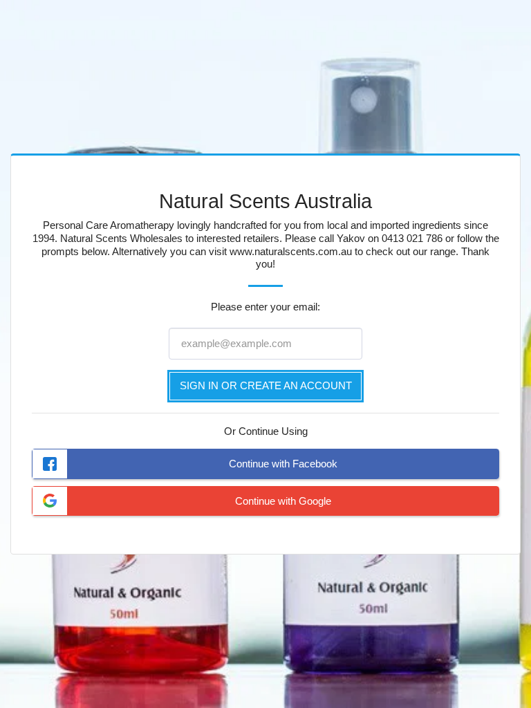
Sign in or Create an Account (266, 385)
